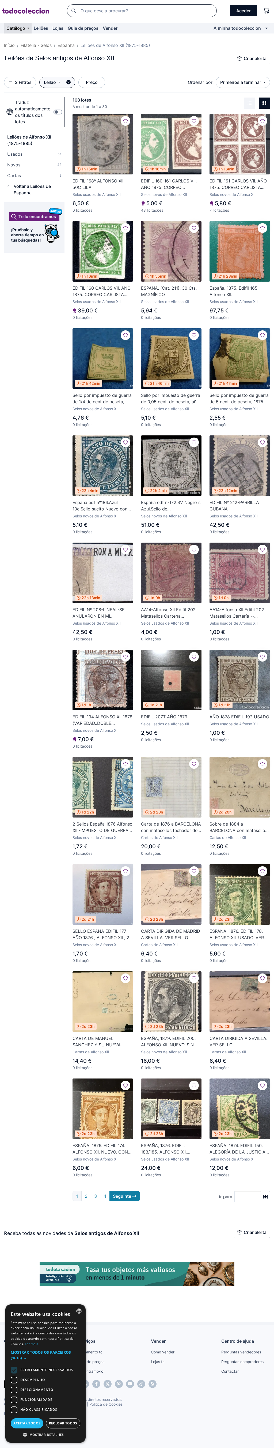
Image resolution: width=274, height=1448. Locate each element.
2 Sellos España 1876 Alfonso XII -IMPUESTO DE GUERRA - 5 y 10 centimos (102, 827)
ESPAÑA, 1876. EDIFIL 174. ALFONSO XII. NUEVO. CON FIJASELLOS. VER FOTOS (100, 1149)
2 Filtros (23, 82)
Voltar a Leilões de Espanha (32, 189)
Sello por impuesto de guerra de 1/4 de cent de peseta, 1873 (102, 399)
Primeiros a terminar (241, 82)
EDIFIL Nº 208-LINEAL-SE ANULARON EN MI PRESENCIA (99, 613)
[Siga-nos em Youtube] (130, 1384)
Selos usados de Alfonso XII (97, 194)
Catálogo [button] (16, 28)
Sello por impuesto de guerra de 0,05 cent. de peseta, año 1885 (170, 399)
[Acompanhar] (125, 121)
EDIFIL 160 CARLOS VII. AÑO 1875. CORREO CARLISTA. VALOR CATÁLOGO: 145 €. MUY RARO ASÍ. (102, 291)
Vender (110, 28)
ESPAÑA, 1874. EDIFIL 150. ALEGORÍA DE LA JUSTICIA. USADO (238, 1149)
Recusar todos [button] (63, 1423)
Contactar (230, 1371)
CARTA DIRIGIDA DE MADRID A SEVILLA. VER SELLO (170, 934)
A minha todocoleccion (237, 28)
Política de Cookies (106, 1404)
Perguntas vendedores (241, 1352)
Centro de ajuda (237, 1341)
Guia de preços (83, 28)
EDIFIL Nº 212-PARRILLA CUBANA (234, 506)
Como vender (162, 1352)
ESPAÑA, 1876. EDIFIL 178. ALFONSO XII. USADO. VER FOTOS (237, 934)
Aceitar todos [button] (26, 1423)
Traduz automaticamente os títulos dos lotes (32, 112)
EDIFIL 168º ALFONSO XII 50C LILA (98, 184)
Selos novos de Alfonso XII (164, 194)
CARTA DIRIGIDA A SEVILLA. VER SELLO (238, 1041)
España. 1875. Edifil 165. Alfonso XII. (234, 291)
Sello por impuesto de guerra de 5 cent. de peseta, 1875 (239, 398)
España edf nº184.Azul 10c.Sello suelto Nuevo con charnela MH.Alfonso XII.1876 (102, 506)
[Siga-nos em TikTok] (141, 1384)
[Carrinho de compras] (266, 10)
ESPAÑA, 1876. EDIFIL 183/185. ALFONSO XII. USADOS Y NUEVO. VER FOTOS (165, 1149)
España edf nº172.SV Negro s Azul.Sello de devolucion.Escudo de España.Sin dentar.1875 (170, 506)
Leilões (41, 28)
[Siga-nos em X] (108, 1384)
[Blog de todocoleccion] (153, 1384)
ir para (225, 1196)
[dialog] (45, 1373)
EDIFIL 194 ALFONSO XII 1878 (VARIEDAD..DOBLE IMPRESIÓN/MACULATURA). (102, 720)
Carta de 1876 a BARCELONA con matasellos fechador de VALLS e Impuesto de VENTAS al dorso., (171, 827)
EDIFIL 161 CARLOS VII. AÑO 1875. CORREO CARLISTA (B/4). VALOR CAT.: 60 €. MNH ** (238, 184)
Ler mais (31, 1344)
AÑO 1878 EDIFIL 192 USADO (239, 716)
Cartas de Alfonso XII (159, 837)
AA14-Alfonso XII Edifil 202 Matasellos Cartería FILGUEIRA (168, 613)
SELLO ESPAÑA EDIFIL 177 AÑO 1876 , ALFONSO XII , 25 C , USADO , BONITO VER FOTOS (102, 934)
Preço (92, 82)
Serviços (87, 1341)
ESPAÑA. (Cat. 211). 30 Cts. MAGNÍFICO (169, 291)
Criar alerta (255, 58)
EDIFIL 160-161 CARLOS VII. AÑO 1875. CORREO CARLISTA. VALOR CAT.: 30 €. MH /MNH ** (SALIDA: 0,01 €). (171, 184)
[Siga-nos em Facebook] (96, 1384)
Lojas (57, 28)
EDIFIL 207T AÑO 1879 (164, 716)
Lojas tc (158, 1361)
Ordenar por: (201, 82)
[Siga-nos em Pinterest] (119, 1384)
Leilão (50, 82)
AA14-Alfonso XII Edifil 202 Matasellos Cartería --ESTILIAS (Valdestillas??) (237, 613)
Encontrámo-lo (90, 1371)
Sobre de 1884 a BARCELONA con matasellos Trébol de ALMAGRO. (238, 827)
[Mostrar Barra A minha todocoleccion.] (266, 28)
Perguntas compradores (242, 1361)
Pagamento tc (90, 1352)
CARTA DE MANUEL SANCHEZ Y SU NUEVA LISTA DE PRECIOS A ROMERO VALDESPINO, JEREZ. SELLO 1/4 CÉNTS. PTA (99, 1042)
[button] (45, 1355)
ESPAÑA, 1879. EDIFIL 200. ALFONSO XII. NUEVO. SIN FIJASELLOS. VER (168, 1042)
